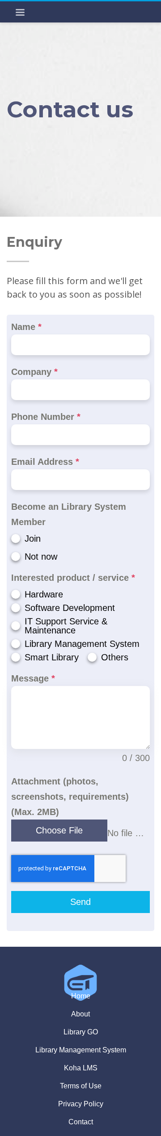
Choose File (59, 830)
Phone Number (45, 417)
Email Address (45, 462)
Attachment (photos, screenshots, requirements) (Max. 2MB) (70, 796)
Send (80, 902)
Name (26, 327)
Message (33, 678)
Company (34, 372)
